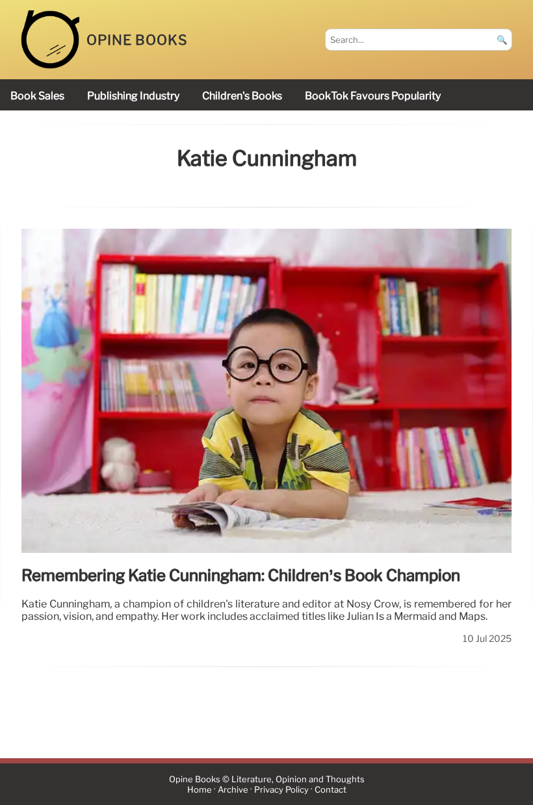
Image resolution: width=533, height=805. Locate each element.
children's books (242, 96)
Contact (330, 790)
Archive (233, 790)
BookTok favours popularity (373, 96)
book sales (37, 96)
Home (199, 790)
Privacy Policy (281, 790)
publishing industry (133, 96)
